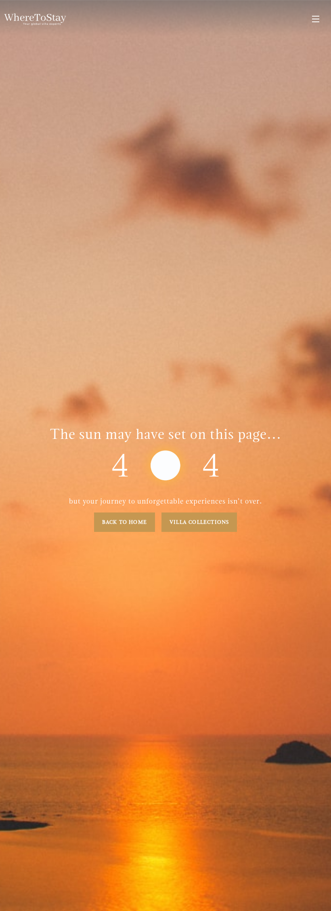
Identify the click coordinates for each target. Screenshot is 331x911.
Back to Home (124, 522)
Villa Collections (199, 522)
